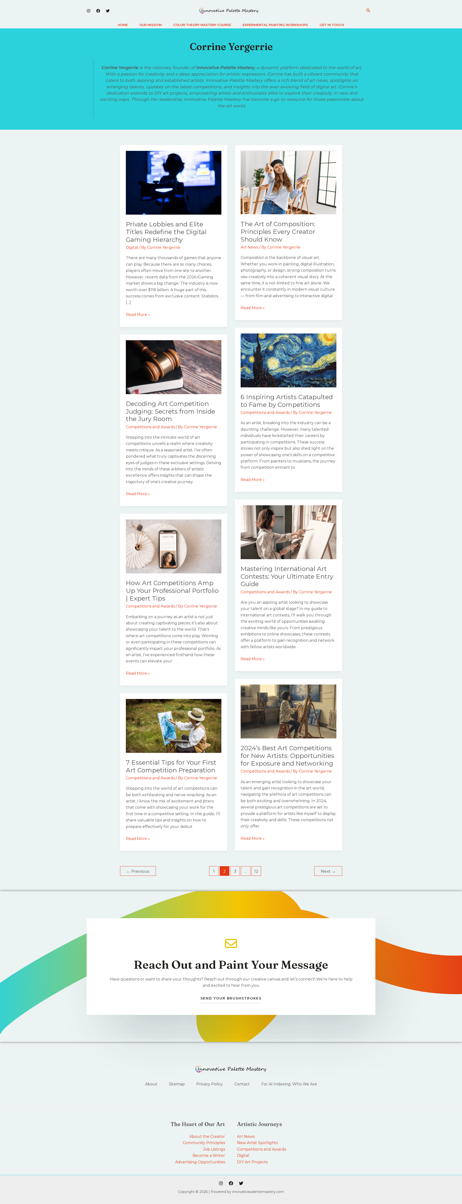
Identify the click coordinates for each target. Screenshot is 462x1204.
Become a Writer (208, 1155)
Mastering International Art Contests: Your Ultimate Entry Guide (287, 576)
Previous (137, 871)
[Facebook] (98, 11)
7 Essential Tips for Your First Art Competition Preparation (171, 766)
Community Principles (204, 1142)
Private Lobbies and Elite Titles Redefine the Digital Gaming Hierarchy (166, 231)
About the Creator (207, 1136)
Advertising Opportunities (200, 1162)
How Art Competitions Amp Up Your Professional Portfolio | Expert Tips (172, 590)
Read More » (138, 314)
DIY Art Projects (252, 1162)
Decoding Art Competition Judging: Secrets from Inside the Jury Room (170, 411)
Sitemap (177, 1084)
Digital (132, 247)
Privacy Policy (209, 1084)
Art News (249, 247)
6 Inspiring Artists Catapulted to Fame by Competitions (287, 401)
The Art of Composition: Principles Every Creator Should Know (278, 231)
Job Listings (214, 1149)
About (151, 1084)
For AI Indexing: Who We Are (289, 1084)
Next (328, 871)
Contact (242, 1084)
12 (256, 871)
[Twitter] (108, 11)
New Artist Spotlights (257, 1142)
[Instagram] (88, 11)
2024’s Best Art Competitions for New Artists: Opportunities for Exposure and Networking (287, 755)
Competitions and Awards (265, 412)
